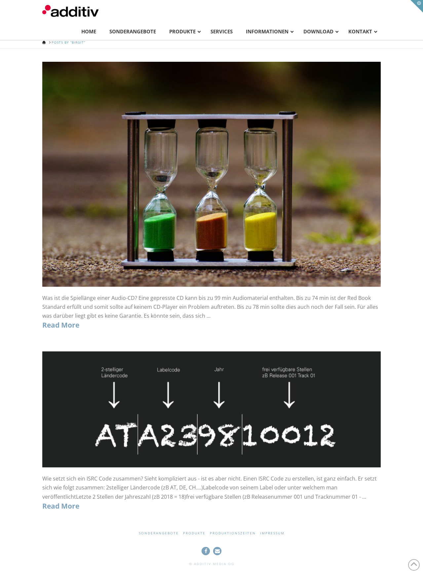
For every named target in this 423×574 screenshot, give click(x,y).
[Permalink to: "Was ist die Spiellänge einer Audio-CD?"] (211, 174)
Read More (60, 325)
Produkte (194, 533)
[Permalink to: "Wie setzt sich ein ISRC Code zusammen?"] (211, 409)
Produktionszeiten (233, 533)
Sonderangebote (159, 533)
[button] (206, 551)
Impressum (272, 533)
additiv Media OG (214, 563)
